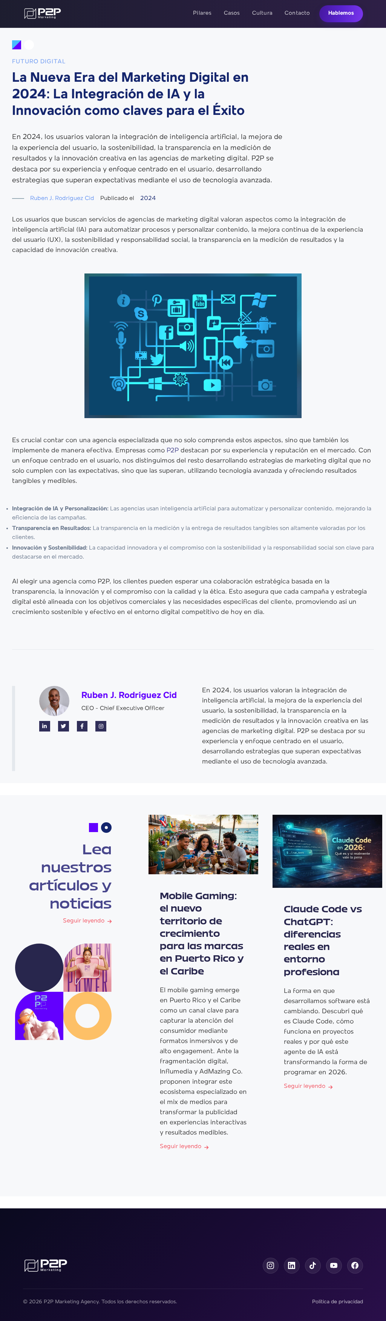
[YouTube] (334, 1266)
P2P (173, 450)
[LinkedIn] (292, 1266)
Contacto (297, 13)
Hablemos (341, 13)
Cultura (262, 13)
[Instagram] (271, 1266)
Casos (232, 13)
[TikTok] (313, 1266)
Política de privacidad (337, 1302)
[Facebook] (355, 1266)
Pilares (202, 13)
